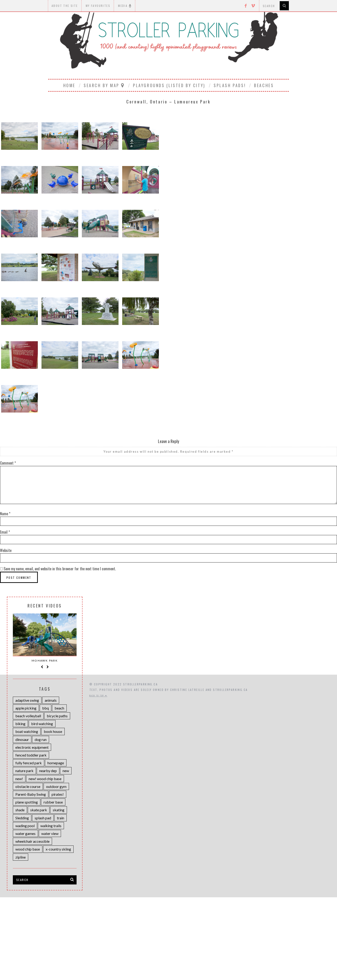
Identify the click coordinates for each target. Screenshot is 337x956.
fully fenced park (28, 763)
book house (53, 731)
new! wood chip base (45, 778)
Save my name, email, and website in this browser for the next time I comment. (60, 568)
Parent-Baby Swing (30, 794)
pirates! (58, 794)
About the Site (65, 6)
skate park (38, 810)
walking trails (50, 825)
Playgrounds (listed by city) (169, 85)
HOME (69, 85)
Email (5, 532)
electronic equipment (32, 747)
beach (59, 708)
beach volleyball (28, 716)
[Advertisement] (168, 922)
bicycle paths (57, 716)
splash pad (43, 818)
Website (5, 550)
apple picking (25, 708)
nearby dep (48, 770)
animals (51, 700)
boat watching (26, 731)
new (66, 770)
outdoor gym (56, 786)
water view (49, 833)
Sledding (22, 818)
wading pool (25, 825)
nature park (24, 770)
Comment (8, 463)
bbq (45, 708)
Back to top (97, 695)
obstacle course (27, 786)
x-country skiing (58, 849)
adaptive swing (27, 700)
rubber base (53, 802)
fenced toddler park (31, 755)
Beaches (264, 85)
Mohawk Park (45, 660)
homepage (55, 763)
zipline (20, 857)
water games (25, 833)
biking (20, 723)
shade (20, 810)
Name (5, 513)
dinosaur (22, 739)
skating (58, 810)
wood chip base (27, 849)
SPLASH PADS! (230, 85)
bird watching (42, 723)
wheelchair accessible (32, 841)
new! (19, 778)
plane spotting (26, 802)
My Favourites (98, 6)
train (60, 818)
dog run (41, 739)
